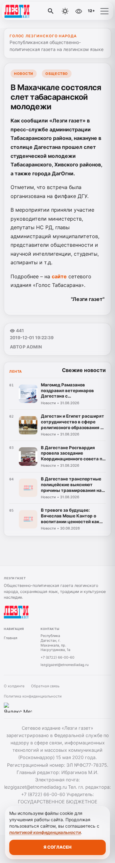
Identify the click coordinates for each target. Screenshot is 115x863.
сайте (59, 276)
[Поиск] (51, 11)
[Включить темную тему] (65, 11)
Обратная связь (45, 686)
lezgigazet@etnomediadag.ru (64, 664)
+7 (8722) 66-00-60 (57, 657)
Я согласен (57, 847)
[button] (104, 11)
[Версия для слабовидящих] (78, 11)
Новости (23, 73)
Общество (56, 73)
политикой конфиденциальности (45, 832)
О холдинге (14, 686)
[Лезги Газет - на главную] (31, 11)
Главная (10, 638)
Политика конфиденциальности (33, 696)
